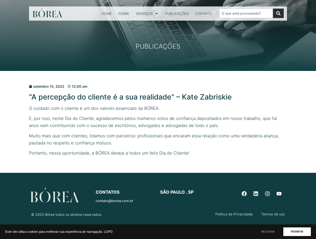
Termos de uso (273, 214)
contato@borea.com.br (114, 201)
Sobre (123, 13)
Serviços (144, 13)
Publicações (177, 13)
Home (106, 13)
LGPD (108, 231)
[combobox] (246, 13)
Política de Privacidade (234, 214)
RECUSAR (268, 231)
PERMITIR (297, 231)
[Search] (278, 13)
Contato (203, 13)
